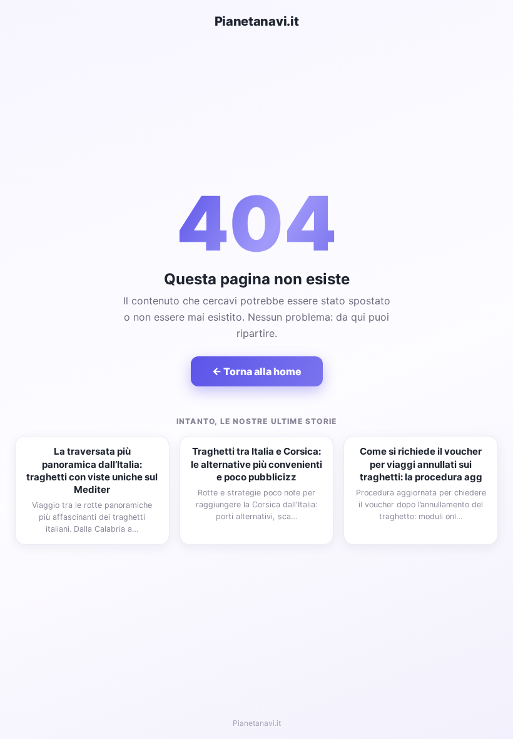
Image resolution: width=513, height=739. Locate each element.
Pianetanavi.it (257, 21)
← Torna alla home (257, 371)
